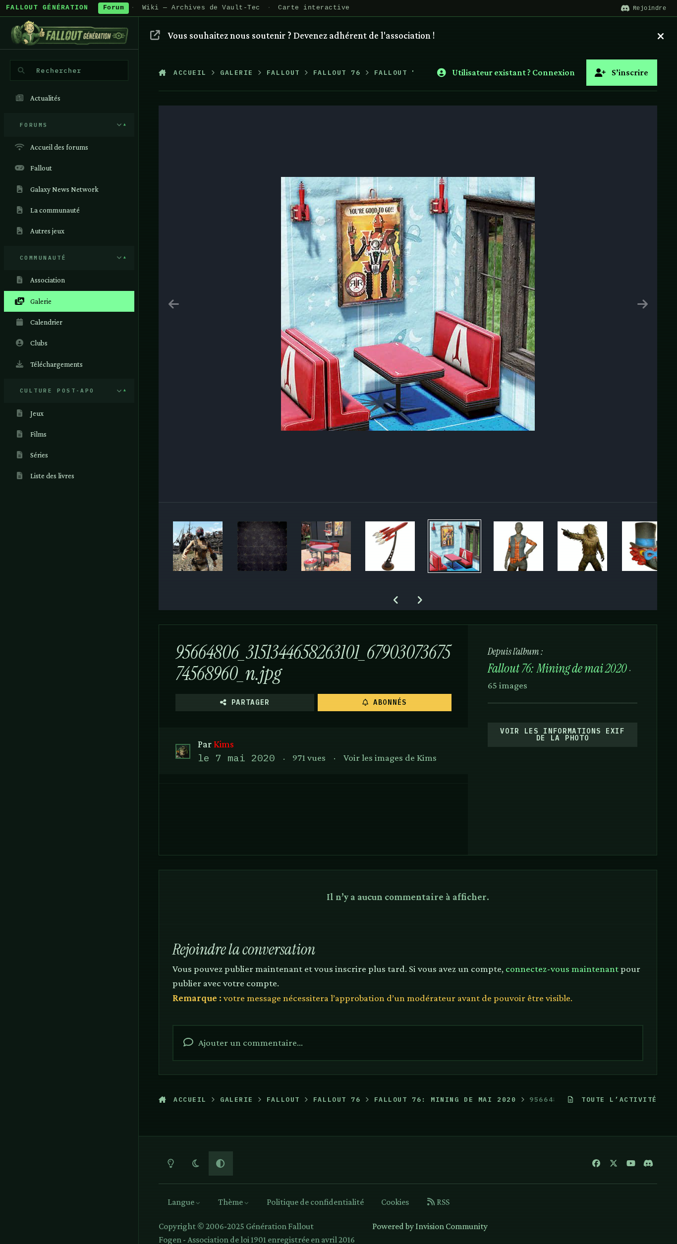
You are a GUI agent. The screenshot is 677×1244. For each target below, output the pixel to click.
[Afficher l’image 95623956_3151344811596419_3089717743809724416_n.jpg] (647, 546)
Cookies (395, 1202)
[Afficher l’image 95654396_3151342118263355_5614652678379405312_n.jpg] (518, 546)
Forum (113, 7)
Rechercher (58, 70)
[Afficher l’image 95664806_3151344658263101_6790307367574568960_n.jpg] (454, 546)
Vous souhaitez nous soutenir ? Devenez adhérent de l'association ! (301, 35)
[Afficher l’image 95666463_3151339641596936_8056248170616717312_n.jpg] (390, 546)
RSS (442, 1202)
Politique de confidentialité (315, 1202)
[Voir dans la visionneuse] (408, 304)
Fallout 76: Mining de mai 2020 (557, 668)
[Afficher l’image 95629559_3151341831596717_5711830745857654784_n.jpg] (582, 546)
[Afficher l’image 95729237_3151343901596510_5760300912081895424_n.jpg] (262, 546)
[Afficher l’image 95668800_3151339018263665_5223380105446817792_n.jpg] (326, 546)
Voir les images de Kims (390, 757)
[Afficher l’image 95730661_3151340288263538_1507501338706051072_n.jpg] (198, 546)
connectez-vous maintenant (562, 968)
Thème (231, 1202)
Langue (182, 1202)
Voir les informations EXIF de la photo (562, 734)
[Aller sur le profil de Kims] (182, 751)
